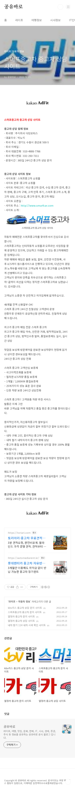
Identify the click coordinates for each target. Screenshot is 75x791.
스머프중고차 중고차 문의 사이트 (25, 612)
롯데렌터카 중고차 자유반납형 (26, 563)
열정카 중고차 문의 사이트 (21, 616)
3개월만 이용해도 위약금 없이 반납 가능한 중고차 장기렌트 (27, 569)
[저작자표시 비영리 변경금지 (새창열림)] (45, 587)
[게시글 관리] (22, 587)
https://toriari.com (19, 532)
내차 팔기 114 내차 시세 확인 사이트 (27, 625)
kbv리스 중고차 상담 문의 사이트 (25, 607)
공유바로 (13, 7)
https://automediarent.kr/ (23, 557)
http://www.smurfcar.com (37, 205)
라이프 (19, 20)
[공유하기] (17, 587)
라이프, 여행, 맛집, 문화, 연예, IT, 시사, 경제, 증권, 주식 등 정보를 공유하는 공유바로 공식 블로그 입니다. (29, 734)
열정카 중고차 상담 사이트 (21, 620)
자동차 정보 (24, 601)
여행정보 (36, 20)
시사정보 (55, 20)
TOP (68, 782)
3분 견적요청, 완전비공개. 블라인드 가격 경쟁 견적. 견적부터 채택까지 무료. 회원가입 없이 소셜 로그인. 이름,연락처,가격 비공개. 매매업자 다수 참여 (27, 544)
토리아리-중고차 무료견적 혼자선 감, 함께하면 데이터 (27, 538)
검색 (60, 7)
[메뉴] (68, 6)
